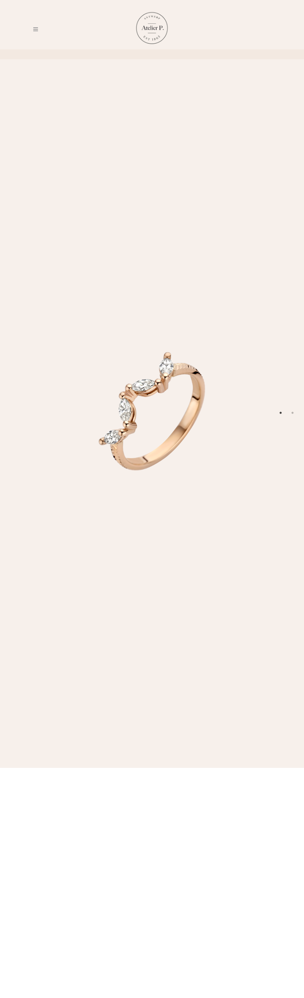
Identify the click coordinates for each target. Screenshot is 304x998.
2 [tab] (292, 413)
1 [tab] (281, 413)
